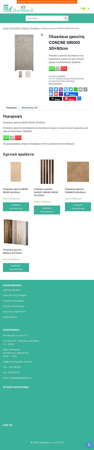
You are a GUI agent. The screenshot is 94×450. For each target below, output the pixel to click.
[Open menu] (89, 8)
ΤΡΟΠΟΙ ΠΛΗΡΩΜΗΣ (13, 301)
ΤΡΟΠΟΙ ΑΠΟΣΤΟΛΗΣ (13, 306)
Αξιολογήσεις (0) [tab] (30, 107)
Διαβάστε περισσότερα (16, 207)
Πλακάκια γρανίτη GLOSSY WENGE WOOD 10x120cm (46, 192)
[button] (42, 35)
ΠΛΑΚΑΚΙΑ (61, 76)
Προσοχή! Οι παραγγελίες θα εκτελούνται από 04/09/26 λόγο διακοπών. (47, 2)
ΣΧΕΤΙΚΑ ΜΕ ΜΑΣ (11, 290)
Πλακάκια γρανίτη (63, 78)
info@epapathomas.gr (20, 378)
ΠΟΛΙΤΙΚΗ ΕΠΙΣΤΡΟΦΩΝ (15, 295)
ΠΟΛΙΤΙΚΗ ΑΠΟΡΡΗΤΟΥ (14, 312)
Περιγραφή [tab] (11, 107)
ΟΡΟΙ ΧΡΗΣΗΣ (10, 317)
